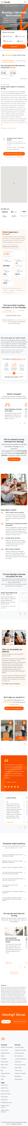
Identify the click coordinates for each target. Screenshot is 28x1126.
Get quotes (6, 1022)
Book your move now (11, 246)
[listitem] (14, 254)
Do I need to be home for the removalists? (10, 885)
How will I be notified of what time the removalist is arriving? (12, 855)
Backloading (18, 1076)
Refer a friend (4, 1064)
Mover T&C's (4, 1088)
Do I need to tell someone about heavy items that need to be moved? (12, 873)
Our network (4, 1050)
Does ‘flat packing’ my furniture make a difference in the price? (12, 861)
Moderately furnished (14, 369)
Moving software (5, 1073)
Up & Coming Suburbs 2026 (8, 292)
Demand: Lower (6, 78)
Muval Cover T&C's (6, 1093)
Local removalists (19, 1047)
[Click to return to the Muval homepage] (5, 2)
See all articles (14, 973)
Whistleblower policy (6, 1102)
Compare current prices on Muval (9, 122)
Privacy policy (4, 1096)
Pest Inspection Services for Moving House (13, 940)
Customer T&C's (5, 1091)
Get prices (14, 46)
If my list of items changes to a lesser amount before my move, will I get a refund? (12, 899)
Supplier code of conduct (5, 1106)
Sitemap (3, 1076)
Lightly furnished (6, 369)
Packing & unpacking (20, 1073)
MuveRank (3, 1059)
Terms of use (4, 1085)
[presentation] (20, 423)
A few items (9, 41)
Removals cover (19, 1056)
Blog (2, 1070)
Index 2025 (5, 290)
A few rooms (21, 36)
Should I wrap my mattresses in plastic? (12, 867)
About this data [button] (23, 78)
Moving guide (4, 1061)
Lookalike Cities (11, 290)
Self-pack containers (20, 1064)
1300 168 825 (20, 157)
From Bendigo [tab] (7, 310)
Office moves (18, 1070)
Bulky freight (18, 1067)
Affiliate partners (5, 1053)
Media (2, 1056)
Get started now (14, 459)
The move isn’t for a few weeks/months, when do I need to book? (13, 879)
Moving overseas (19, 1053)
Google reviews (14, 704)
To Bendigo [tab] (21, 310)
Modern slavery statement (5, 1110)
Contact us (3, 1067)
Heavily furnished (21, 369)
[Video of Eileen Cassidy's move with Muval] (7, 730)
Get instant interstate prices (13, 154)
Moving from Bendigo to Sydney (13, 315)
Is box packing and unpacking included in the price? (13, 892)
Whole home (8, 36)
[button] (14, 183)
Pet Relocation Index (19, 290)
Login (2, 1079)
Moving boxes (18, 1079)
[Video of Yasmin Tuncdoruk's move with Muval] (21, 730)
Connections (18, 1061)
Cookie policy (4, 1099)
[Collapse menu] (25, 2)
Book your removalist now (14, 708)
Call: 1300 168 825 (20, 1022)
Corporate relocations (20, 1059)
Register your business (7, 1047)
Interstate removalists (20, 1050)
